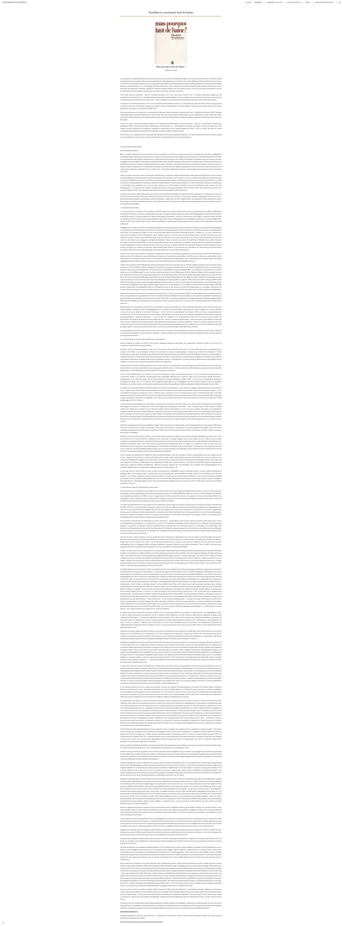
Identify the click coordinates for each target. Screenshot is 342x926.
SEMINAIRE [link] (258, 2)
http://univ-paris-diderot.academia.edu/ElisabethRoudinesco (141, 922)
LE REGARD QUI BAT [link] (293, 2)
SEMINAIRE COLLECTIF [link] (274, 2)
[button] (340, 2)
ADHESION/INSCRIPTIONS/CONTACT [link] (325, 2)
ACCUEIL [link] (248, 2)
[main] (171, 12)
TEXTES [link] (307, 2)
